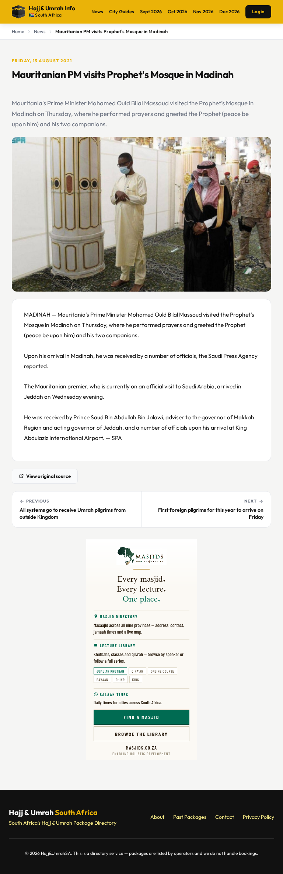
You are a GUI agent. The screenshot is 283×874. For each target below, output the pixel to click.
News (97, 11)
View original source (48, 476)
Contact (224, 817)
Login (258, 11)
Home (18, 31)
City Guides (121, 11)
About (157, 817)
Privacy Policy (258, 817)
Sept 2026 (151, 11)
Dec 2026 (229, 11)
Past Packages (189, 817)
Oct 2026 (177, 11)
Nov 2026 (203, 11)
